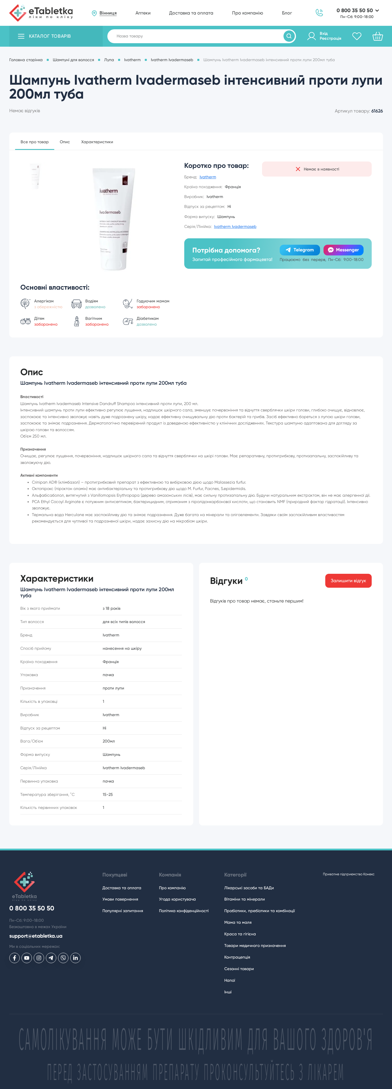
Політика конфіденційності (184, 910)
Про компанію (247, 13)
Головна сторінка (26, 59)
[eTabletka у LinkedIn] (75, 958)
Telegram (304, 250)
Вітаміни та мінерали (244, 899)
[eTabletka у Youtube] (26, 958)
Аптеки (143, 13)
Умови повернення (120, 899)
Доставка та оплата (191, 13)
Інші (228, 992)
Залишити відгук (348, 580)
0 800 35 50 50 (355, 11)
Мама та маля (238, 922)
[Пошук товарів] (289, 36)
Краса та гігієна (240, 934)
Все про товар (35, 141)
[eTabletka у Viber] (63, 958)
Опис (65, 141)
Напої (229, 980)
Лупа (109, 59)
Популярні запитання (122, 910)
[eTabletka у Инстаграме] (39, 958)
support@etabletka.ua (35, 936)
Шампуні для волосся (73, 59)
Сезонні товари (239, 968)
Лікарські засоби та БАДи (249, 887)
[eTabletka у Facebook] (14, 958)
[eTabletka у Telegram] (51, 958)
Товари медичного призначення (255, 945)
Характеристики (97, 141)
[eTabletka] (41, 13)
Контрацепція (237, 957)
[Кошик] (378, 36)
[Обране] (357, 36)
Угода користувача (177, 899)
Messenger (347, 250)
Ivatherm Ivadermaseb (172, 59)
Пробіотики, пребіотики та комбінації (259, 910)
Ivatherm (132, 59)
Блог (287, 13)
